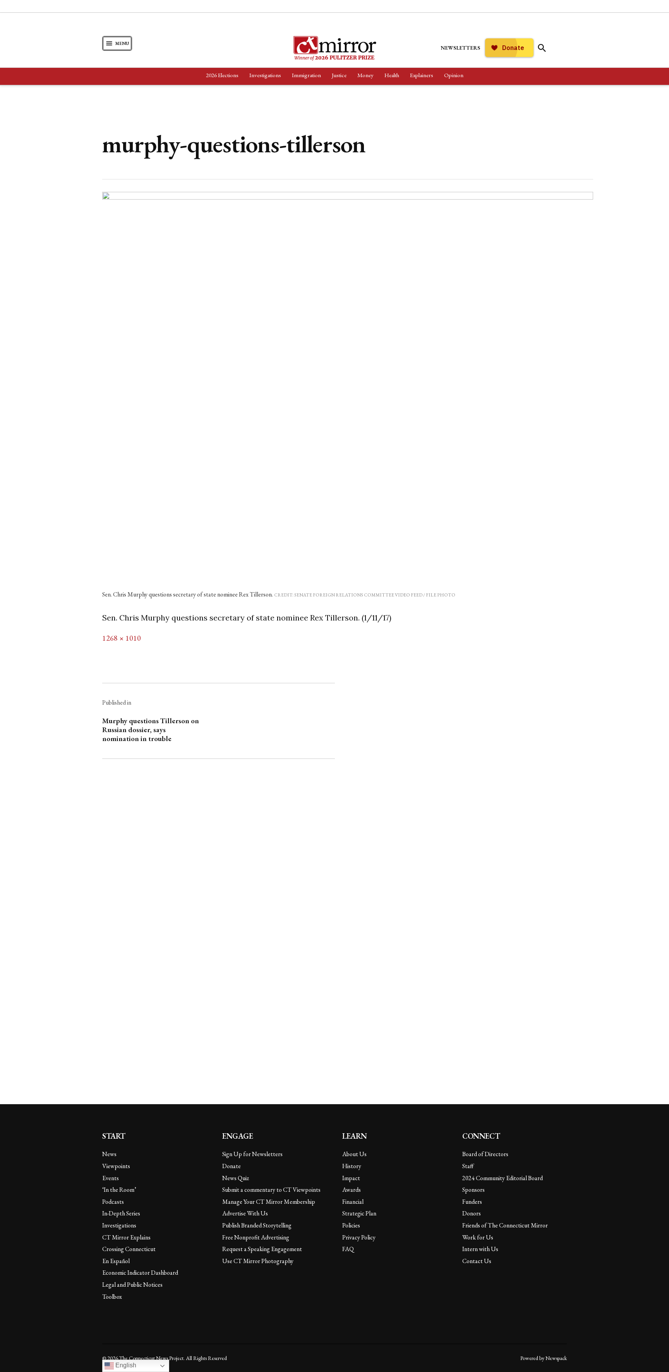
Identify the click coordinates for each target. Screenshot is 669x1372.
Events (110, 1178)
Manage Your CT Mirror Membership (268, 1202)
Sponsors (473, 1190)
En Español (116, 1261)
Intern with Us (480, 1249)
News (109, 1154)
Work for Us (477, 1237)
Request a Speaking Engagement (262, 1249)
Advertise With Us (245, 1213)
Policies (351, 1225)
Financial (353, 1202)
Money (365, 75)
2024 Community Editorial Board (502, 1178)
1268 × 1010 (121, 638)
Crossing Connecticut (129, 1249)
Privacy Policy (359, 1237)
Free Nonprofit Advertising (255, 1237)
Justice (339, 75)
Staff (467, 1166)
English (125, 1365)
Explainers (421, 75)
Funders (472, 1202)
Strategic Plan (359, 1213)
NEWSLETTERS (460, 47)
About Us (354, 1154)
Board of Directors (485, 1154)
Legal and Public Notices (132, 1285)
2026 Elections (222, 75)
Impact (351, 1178)
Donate (231, 1166)
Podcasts (113, 1202)
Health (391, 75)
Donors (471, 1213)
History (351, 1166)
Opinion (453, 75)
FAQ (348, 1249)
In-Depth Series (121, 1213)
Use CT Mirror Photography (257, 1261)
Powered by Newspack (543, 1358)
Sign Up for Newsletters (252, 1154)
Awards (351, 1190)
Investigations (265, 75)
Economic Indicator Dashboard (140, 1273)
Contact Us (476, 1261)
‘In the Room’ (119, 1190)
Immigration (306, 75)
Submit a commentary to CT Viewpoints (271, 1190)
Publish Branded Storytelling (257, 1225)
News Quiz (235, 1178)
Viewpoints (116, 1166)
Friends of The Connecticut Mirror (505, 1225)
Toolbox (112, 1297)
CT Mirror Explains (126, 1237)
